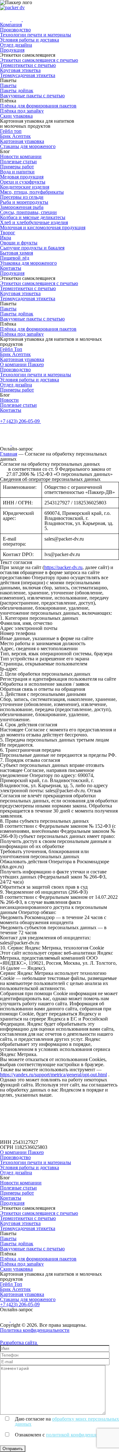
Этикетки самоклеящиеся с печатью (39, 60)
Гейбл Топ (11, 349)
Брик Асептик (15, 136)
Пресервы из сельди (21, 197)
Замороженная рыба (21, 207)
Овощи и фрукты (18, 242)
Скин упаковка (16, 116)
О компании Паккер (22, 364)
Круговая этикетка (20, 70)
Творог (7, 232)
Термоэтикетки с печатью (28, 65)
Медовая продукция (21, 176)
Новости (9, 400)
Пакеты (8, 85)
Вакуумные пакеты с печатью (32, 95)
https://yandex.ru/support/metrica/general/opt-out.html (53, 1074)
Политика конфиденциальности (34, 1330)
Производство (15, 29)
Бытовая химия (16, 253)
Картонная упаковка (22, 141)
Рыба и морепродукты (24, 202)
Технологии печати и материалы (35, 34)
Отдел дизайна (16, 45)
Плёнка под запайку (22, 110)
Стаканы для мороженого (28, 146)
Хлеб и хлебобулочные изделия (34, 222)
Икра (5, 237)
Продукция (12, 50)
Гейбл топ (11, 131)
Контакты (10, 268)
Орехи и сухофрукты (22, 182)
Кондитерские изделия (24, 187)
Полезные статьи (18, 161)
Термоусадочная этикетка (27, 75)
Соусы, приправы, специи (28, 212)
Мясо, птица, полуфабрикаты (32, 192)
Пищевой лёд (14, 258)
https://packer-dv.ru (63, 567)
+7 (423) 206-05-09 (20, 1304)
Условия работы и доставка (29, 39)
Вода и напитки (17, 171)
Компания (11, 24)
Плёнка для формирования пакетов (38, 105)
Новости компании (21, 156)
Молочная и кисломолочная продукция (42, 227)
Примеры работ (17, 166)
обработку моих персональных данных (67, 1421)
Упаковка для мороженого (28, 263)
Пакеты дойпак (16, 90)
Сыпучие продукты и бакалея (32, 247)
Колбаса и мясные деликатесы (32, 217)
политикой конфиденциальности (81, 1434)
